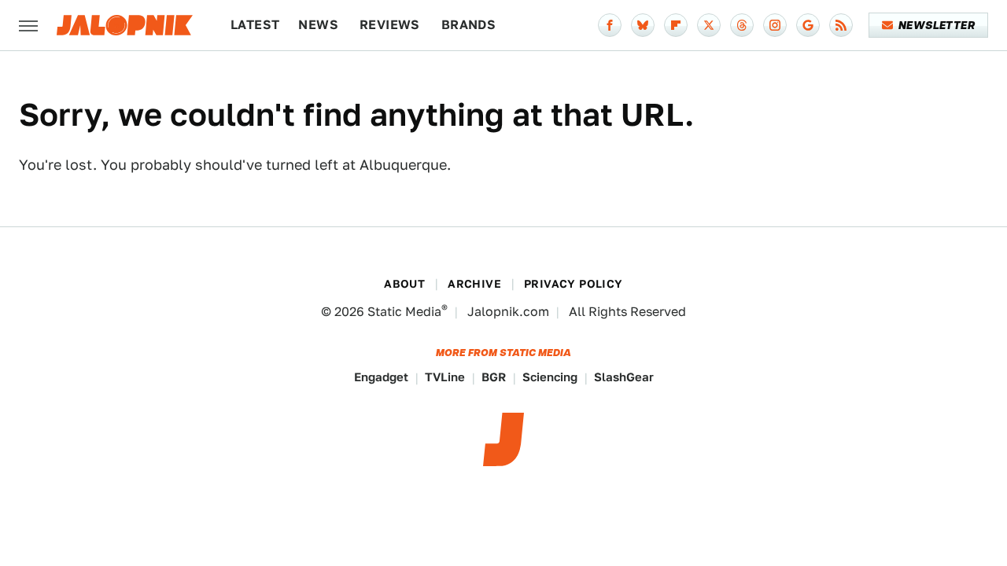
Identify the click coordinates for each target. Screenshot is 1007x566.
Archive (474, 283)
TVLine (445, 377)
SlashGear (624, 377)
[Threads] (742, 25)
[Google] (808, 25)
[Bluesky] (643, 25)
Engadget (381, 377)
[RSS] (841, 25)
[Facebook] (610, 25)
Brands (468, 24)
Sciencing (549, 377)
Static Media (404, 311)
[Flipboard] (676, 25)
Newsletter (936, 25)
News (318, 24)
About (404, 283)
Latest (255, 24)
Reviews (390, 24)
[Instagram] (775, 25)
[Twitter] (709, 25)
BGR (493, 377)
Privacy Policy (573, 283)
